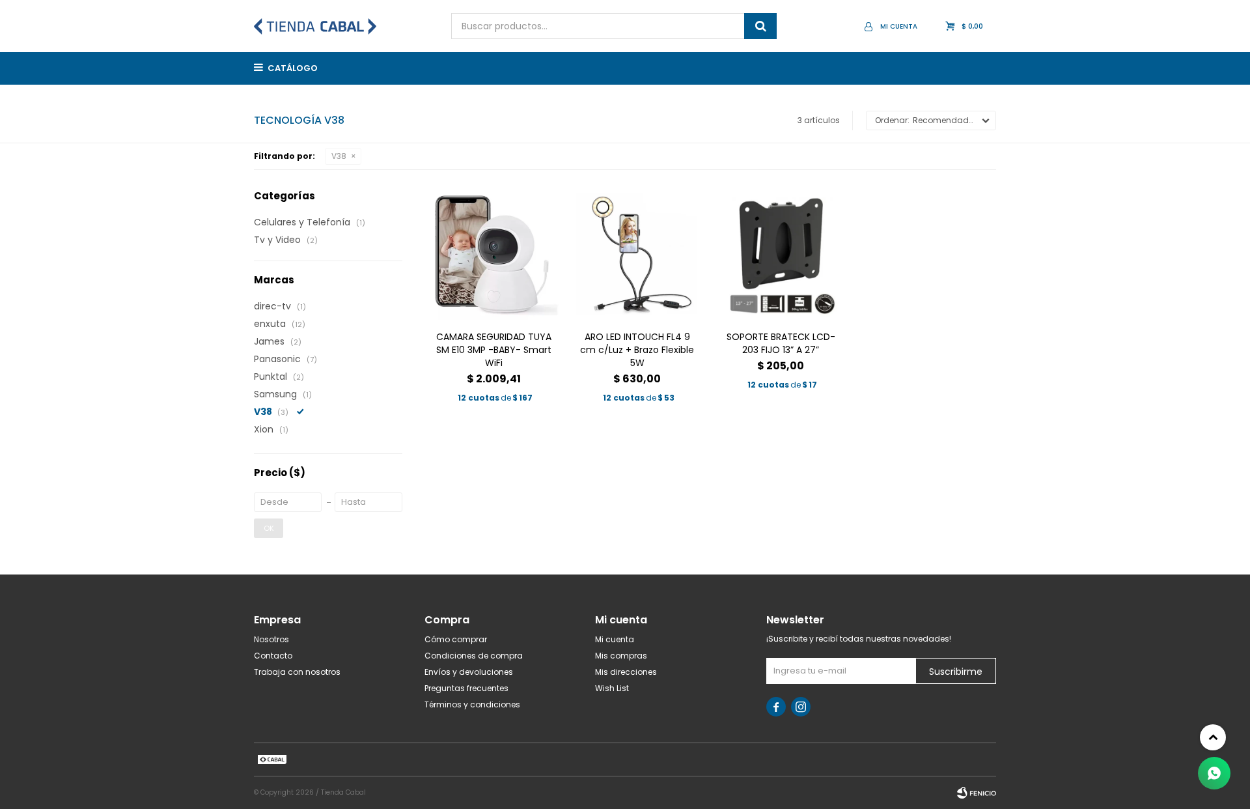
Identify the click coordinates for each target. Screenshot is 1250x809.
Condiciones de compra (473, 655)
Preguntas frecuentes (466, 688)
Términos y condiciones (472, 704)
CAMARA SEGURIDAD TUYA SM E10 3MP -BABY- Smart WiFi (493, 349)
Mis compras (621, 655)
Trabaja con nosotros (297, 671)
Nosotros (271, 639)
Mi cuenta (614, 639)
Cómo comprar (455, 639)
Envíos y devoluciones (468, 671)
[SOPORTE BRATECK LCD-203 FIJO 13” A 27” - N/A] (780, 255)
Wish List (612, 688)
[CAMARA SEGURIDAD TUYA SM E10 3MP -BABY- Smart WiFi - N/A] (493, 255)
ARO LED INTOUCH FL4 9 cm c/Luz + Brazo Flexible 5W (637, 349)
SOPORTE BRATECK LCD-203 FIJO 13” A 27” (781, 343)
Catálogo (293, 68)
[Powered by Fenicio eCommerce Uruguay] (976, 792)
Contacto (273, 655)
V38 (338, 156)
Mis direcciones (626, 671)
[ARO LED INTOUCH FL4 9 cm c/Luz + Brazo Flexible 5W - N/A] (637, 255)
